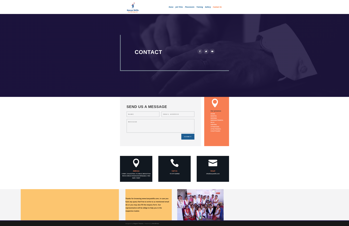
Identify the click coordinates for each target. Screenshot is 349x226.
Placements (189, 7)
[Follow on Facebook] (199, 51)
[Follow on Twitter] (206, 51)
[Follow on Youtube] (212, 51)
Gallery (208, 7)
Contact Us (217, 7)
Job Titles (179, 7)
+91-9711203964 (174, 174)
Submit (188, 136)
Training (199, 7)
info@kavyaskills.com (213, 174)
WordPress (155, 223)
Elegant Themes (138, 223)
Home (171, 7)
